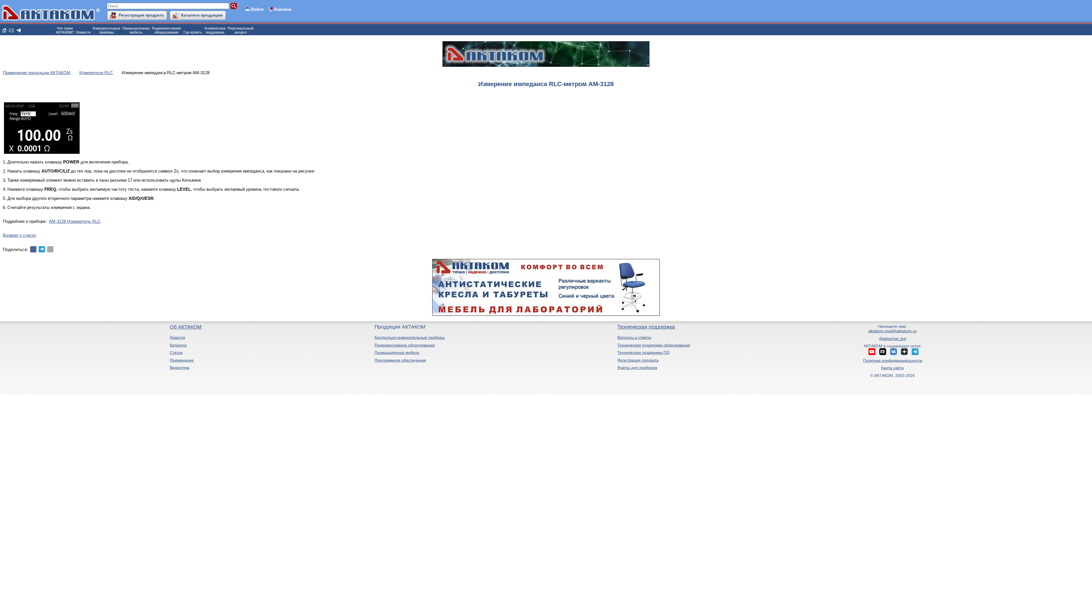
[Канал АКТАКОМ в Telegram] (915, 351)
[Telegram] (42, 249)
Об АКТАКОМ (186, 327)
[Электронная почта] (50, 249)
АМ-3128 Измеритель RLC (75, 221)
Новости (83, 32)
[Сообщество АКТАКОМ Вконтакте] (893, 351)
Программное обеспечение (400, 360)
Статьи (176, 352)
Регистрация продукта (141, 15)
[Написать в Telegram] (18, 30)
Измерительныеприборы (106, 30)
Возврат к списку (19, 235)
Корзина (282, 9)
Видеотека (179, 367)
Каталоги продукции (202, 15)
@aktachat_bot (892, 338)
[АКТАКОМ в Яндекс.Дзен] (904, 351)
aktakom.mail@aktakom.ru (892, 331)
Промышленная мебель (397, 352)
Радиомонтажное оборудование (405, 345)
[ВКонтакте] (33, 249)
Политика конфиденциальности (892, 360)
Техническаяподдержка (215, 30)
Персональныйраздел (240, 30)
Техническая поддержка (646, 327)
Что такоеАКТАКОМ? (65, 30)
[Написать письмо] (11, 30)
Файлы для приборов (637, 367)
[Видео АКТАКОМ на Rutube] (882, 351)
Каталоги (178, 345)
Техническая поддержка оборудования (653, 345)
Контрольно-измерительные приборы (410, 337)
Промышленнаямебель (136, 30)
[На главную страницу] (4, 30)
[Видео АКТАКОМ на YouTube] (871, 351)
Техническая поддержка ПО (643, 352)
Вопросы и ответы (634, 337)
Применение (182, 360)
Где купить (192, 32)
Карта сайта (892, 368)
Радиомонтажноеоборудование (166, 30)
